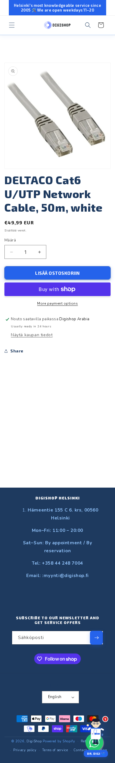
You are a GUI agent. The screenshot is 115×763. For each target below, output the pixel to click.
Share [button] (17, 350)
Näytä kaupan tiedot (31, 335)
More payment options (57, 303)
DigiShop (34, 741)
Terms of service (55, 750)
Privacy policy (25, 750)
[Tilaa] (96, 638)
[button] (11, 25)
